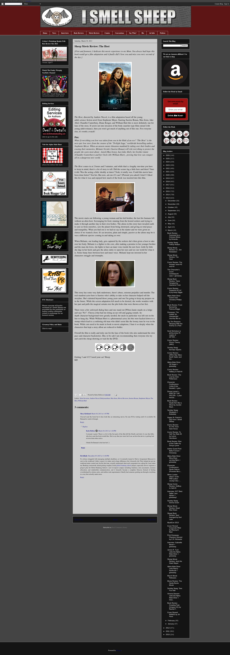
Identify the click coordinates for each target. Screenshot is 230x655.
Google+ (28, 1)
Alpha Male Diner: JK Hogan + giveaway (174, 364)
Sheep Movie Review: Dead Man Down (173, 508)
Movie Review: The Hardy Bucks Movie (174, 583)
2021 (168, 172)
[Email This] (75, 395)
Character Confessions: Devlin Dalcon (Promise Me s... (174, 468)
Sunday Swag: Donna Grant (173, 502)
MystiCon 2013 (173, 522)
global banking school (123, 465)
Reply (82, 422)
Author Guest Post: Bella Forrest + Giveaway (174, 451)
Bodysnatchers (105, 398)
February (171, 620)
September (172, 210)
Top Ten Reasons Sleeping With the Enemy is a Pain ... (174, 325)
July (169, 217)
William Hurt (82, 401)
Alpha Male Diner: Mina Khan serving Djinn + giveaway (174, 459)
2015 (168, 191)
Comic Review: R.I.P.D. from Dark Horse (173, 427)
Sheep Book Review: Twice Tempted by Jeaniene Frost (174, 282)
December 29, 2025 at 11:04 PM (98, 456)
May (170, 224)
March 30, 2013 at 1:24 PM (107, 431)
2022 (168, 168)
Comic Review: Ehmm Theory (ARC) (173, 342)
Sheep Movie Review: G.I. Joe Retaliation (174, 250)
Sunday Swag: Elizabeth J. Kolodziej (172, 412)
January (171, 624)
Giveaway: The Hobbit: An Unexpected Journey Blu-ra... (174, 315)
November (172, 204)
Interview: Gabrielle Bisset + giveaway (174, 545)
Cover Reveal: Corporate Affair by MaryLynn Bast (174, 529)
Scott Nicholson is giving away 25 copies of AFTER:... (174, 334)
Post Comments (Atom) (119, 527)
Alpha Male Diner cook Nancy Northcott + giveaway (173, 569)
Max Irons (114, 398)
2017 (168, 185)
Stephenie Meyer (144, 398)
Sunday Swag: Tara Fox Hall (174, 589)
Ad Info (152, 33)
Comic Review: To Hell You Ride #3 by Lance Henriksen (174, 435)
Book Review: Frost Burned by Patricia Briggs (174, 307)
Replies (85, 426)
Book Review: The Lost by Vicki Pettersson (174, 377)
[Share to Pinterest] (84, 395)
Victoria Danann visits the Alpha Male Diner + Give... (173, 597)
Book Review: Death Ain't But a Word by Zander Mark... (174, 404)
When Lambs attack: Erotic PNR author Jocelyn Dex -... (174, 478)
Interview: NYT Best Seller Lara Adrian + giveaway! (174, 494)
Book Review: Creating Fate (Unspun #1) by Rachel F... (174, 606)
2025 (168, 158)
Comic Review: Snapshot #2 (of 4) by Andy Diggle (174, 290)
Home (45, 33)
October (171, 207)
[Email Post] (115, 395)
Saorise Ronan (133, 398)
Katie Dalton (90, 431)
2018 (168, 181)
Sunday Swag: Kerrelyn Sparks (174, 349)
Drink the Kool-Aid (175, 115)
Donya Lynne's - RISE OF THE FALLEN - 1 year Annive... (174, 394)
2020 (168, 175)
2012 (168, 628)
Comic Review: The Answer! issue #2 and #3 (174, 264)
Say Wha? (132, 33)
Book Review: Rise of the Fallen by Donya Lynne (174, 443)
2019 (168, 178)
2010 (168, 634)
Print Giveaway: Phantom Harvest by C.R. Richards (174, 537)
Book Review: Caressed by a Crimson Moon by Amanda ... (173, 236)
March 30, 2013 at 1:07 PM (100, 414)
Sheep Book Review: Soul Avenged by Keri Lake (174, 516)
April (170, 227)
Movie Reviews (94, 33)
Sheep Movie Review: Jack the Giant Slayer (174, 561)
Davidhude (83, 456)
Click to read (47, 328)
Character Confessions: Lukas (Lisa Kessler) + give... (174, 385)
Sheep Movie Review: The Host (173, 257)
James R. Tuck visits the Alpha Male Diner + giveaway (173, 553)
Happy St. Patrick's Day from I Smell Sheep (174, 419)
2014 (168, 195)
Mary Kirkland (85, 413)
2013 (168, 198)
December (172, 201)
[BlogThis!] (78, 395)
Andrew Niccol (95, 398)
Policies (162, 33)
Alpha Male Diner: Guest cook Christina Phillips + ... (174, 299)
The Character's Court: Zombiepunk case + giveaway (174, 273)
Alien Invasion (84, 398)
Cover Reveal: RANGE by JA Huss (173, 614)
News (54, 33)
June (170, 220)
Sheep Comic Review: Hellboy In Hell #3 (174, 486)
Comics (107, 33)
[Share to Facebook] (82, 395)
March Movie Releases (172, 577)
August (171, 214)
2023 (168, 165)
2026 (168, 155)
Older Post (151, 519)
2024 (168, 162)
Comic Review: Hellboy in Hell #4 (174, 371)
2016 (168, 188)
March (170, 230)
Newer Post (79, 519)
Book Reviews (79, 33)
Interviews (65, 33)
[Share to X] (80, 395)
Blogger (118, 650)
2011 (168, 631)
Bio (143, 33)
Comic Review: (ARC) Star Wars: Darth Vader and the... (174, 356)
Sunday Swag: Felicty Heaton (173, 243)
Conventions (119, 33)
